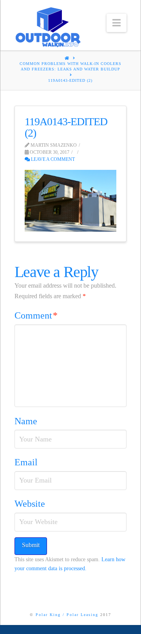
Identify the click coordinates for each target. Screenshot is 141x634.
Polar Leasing (82, 614)
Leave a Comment (52, 159)
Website (29, 504)
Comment (36, 315)
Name (25, 421)
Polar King (48, 614)
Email (26, 462)
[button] (117, 23)
